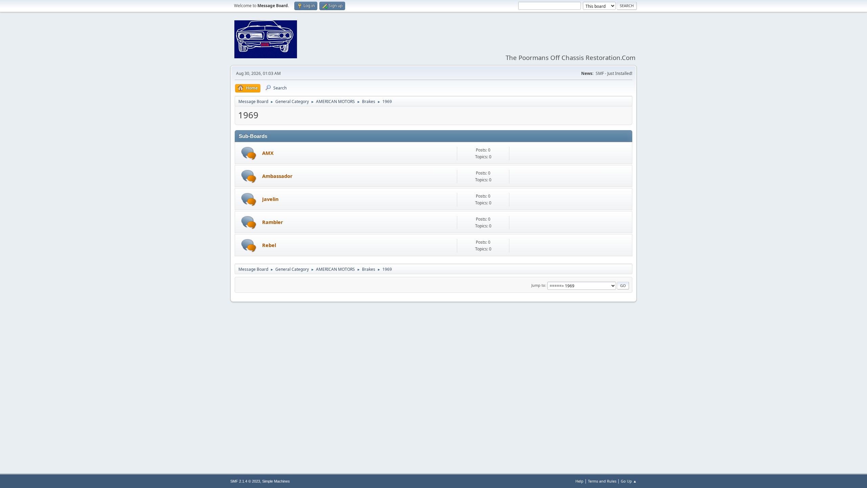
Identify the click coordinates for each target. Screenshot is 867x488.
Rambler (272, 222)
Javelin (270, 199)
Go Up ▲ (629, 481)
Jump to (538, 285)
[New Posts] (248, 153)
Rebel (269, 245)
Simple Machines (276, 481)
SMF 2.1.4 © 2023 (245, 481)
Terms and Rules (602, 481)
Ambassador (277, 175)
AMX (268, 152)
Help (579, 481)
